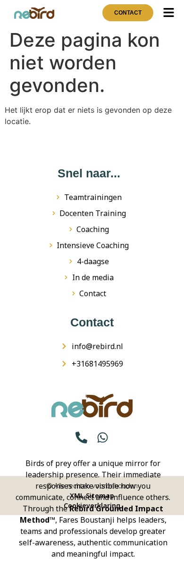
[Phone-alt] (81, 437)
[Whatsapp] (103, 437)
